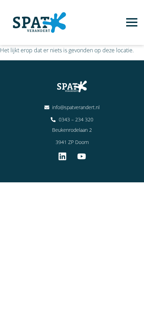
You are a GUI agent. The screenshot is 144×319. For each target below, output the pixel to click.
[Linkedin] (62, 156)
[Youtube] (82, 156)
